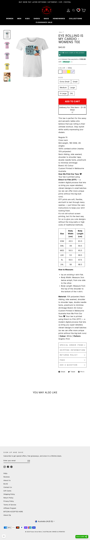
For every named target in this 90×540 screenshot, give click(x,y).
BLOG (6, 484)
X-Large (63, 93)
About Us (7, 480)
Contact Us (8, 487)
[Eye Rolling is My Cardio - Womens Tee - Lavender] (12, 434)
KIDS (27, 18)
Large (72, 87)
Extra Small (65, 82)
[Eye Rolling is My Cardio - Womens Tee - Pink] (7, 434)
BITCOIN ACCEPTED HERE (13, 511)
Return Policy (8, 498)
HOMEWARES (59, 18)
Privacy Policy (9, 501)
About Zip (7, 515)
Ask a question (69, 365)
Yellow (68, 71)
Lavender (73, 71)
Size (60, 77)
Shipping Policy (9, 494)
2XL (71, 93)
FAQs (62, 360)
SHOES (37, 18)
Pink (64, 71)
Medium (63, 87)
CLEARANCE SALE (44, 22)
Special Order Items (71, 345)
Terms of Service (10, 505)
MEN (19, 18)
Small (75, 82)
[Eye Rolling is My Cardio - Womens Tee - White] (5, 434)
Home (60, 32)
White (60, 71)
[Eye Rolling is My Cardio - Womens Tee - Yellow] (9, 434)
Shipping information (72, 350)
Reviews (7, 477)
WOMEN (10, 18)
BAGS (46, 18)
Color (65, 68)
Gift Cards (7, 491)
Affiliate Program (10, 508)
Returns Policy (69, 355)
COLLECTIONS (76, 18)
